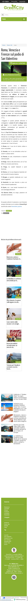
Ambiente (6, 522)
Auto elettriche (7, 536)
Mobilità (6, 525)
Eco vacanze (7, 539)
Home (4, 19)
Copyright (6, 508)
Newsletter (6, 515)
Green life (6, 213)
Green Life (9, 45)
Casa (5, 527)
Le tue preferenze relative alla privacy (12, 597)
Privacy (6, 510)
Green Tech (7, 543)
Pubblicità (6, 511)
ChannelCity (14, 1)
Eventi (5, 544)
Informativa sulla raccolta (6, 599)
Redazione (7, 507)
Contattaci (6, 513)
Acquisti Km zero (8, 538)
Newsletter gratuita (16, 206)
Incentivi (6, 535)
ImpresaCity (22, 1)
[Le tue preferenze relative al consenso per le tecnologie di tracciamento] (20, 599)
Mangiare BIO (7, 541)
